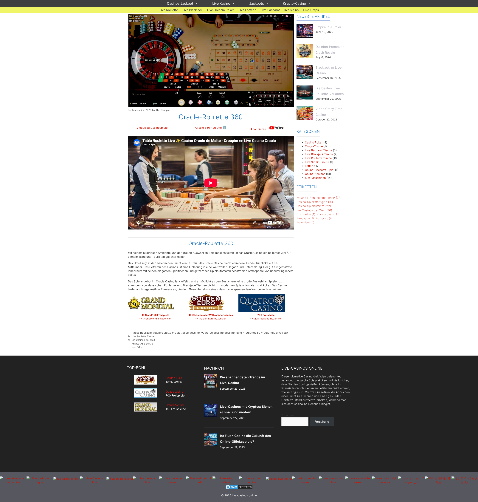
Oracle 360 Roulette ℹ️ (210, 127)
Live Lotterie (247, 10)
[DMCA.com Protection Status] (239, 489)
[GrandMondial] (145, 407)
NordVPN (137, 347)
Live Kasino (221, 3)
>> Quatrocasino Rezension (266, 318)
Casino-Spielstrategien (315, 202)
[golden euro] (145, 380)
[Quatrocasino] (145, 396)
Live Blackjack (192, 10)
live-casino (305, 218)
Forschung (288, 415)
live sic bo (291, 10)
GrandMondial (175, 405)
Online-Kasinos (315, 174)
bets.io (302, 197)
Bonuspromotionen (326, 198)
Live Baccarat (270, 10)
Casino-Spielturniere (314, 206)
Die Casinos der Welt (143, 340)
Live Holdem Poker (220, 10)
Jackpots (256, 3)
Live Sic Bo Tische (317, 162)
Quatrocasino (174, 391)
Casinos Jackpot (180, 3)
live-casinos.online (244, 495)
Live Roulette (168, 10)
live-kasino (324, 218)
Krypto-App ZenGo (142, 343)
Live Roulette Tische (143, 336)
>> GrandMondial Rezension (155, 318)
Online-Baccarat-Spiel (319, 170)
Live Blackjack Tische (319, 154)
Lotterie (310, 166)
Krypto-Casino (294, 3)
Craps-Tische (314, 146)
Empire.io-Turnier (328, 27)
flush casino (306, 214)
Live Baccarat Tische (318, 150)
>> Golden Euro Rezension (210, 318)
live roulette (305, 222)
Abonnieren (259, 129)
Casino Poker (314, 142)
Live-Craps (311, 10)
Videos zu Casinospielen (153, 127)
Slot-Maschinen (315, 178)
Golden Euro (174, 378)
